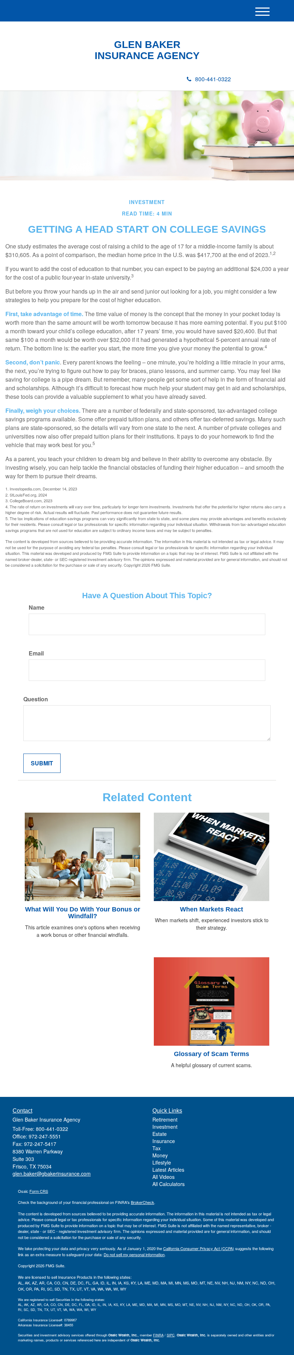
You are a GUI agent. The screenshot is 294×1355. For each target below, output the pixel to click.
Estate (159, 1133)
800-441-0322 (213, 79)
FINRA (158, 1334)
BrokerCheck (142, 1202)
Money (160, 1155)
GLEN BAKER (147, 44)
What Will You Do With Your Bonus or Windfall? (82, 913)
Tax (156, 1148)
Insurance (163, 1141)
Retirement (164, 1119)
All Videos (163, 1176)
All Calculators (168, 1183)
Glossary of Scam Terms (211, 1054)
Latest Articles (168, 1169)
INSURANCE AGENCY (147, 55)
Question (35, 699)
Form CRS (38, 1191)
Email (36, 653)
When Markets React (211, 909)
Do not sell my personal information (134, 1254)
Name (36, 607)
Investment (164, 1126)
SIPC (171, 1334)
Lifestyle (161, 1162)
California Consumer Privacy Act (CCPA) (198, 1248)
